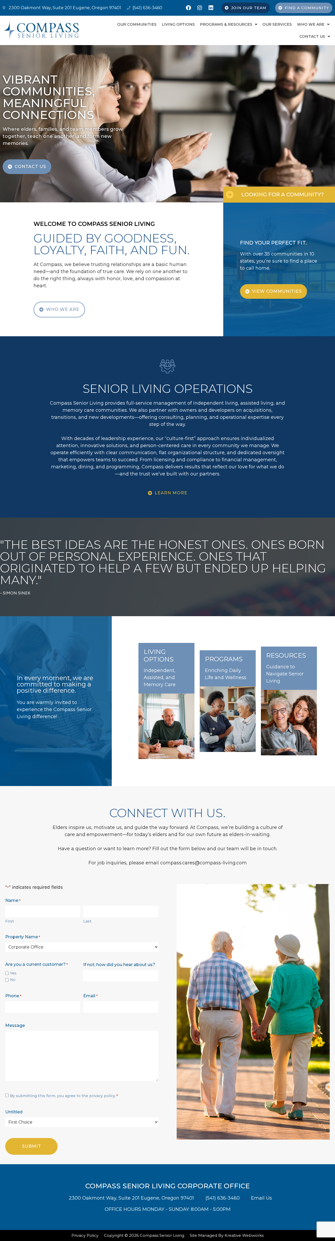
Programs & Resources (226, 24)
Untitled (14, 1111)
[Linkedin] (211, 8)
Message (15, 1025)
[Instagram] (199, 8)
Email (90, 995)
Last (87, 921)
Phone (13, 995)
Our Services (277, 24)
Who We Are (311, 24)
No (12, 979)
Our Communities (137, 24)
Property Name (22, 936)
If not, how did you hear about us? (119, 964)
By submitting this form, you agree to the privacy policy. (64, 1095)
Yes (13, 973)
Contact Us (312, 36)
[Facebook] (188, 8)
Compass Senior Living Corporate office (167, 1186)
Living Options (178, 24)
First (9, 921)
